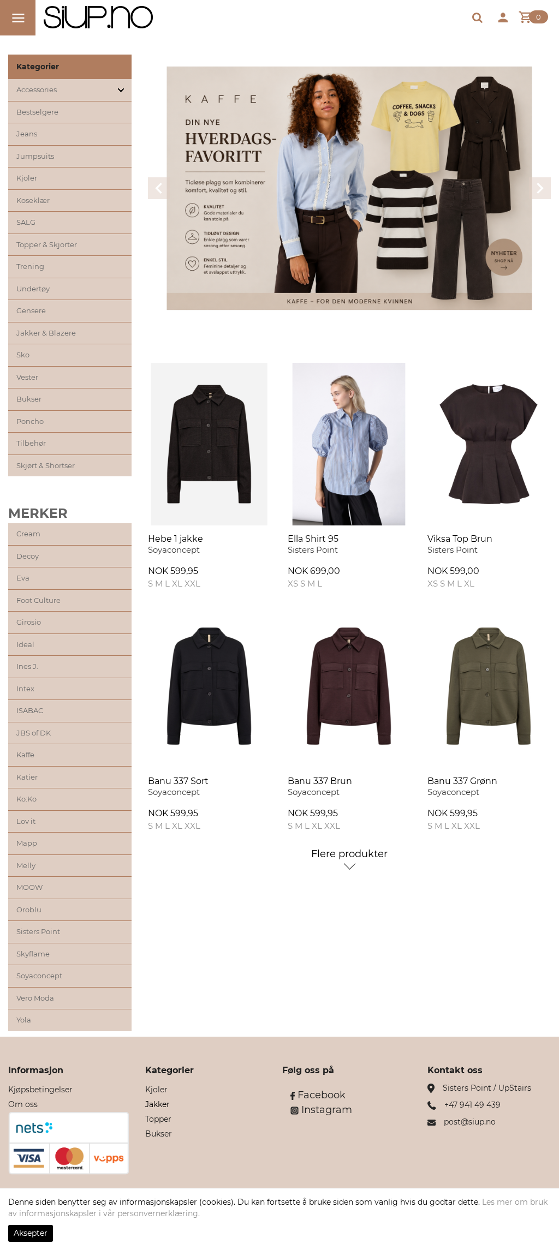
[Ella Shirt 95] (349, 444)
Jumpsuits (35, 156)
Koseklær (33, 200)
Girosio (28, 622)
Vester (27, 377)
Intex (25, 688)
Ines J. (27, 666)
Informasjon (35, 1070)
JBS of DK (33, 732)
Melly (25, 865)
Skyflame (33, 953)
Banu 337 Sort (178, 781)
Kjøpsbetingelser (40, 1090)
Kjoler (26, 178)
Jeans (26, 133)
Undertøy (33, 288)
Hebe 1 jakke (175, 539)
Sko (22, 354)
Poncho (30, 421)
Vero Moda (35, 998)
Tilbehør (31, 443)
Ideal (25, 644)
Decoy (27, 556)
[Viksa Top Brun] (488, 444)
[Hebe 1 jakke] (209, 444)
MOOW (29, 887)
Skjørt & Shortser (45, 465)
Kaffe (25, 754)
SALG (25, 222)
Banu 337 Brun (320, 781)
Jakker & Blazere (46, 332)
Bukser (28, 398)
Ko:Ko (26, 798)
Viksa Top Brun (459, 539)
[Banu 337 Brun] (349, 686)
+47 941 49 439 (472, 1105)
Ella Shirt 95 (313, 539)
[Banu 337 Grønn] (488, 686)
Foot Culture (38, 600)
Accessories (36, 89)
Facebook (320, 1095)
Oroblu (28, 909)
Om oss (23, 1104)
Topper (158, 1119)
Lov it (25, 821)
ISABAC (29, 710)
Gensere (31, 310)
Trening (30, 266)
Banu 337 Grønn (462, 781)
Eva (22, 577)
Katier (27, 777)
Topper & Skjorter (46, 244)
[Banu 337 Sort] (209, 686)
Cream (28, 533)
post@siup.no (470, 1122)
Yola (23, 1019)
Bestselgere (37, 111)
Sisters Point (38, 931)
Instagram (325, 1110)
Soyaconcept (39, 975)
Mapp (26, 843)
